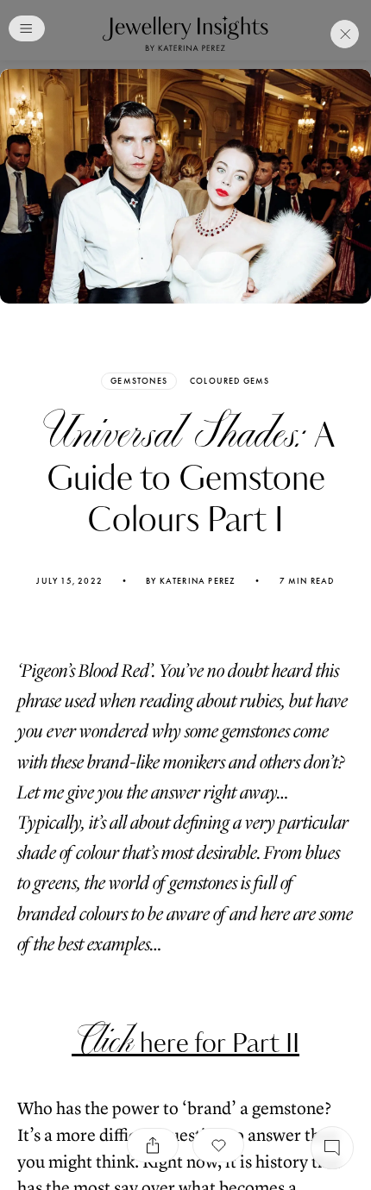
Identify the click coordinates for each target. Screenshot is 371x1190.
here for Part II (185, 1044)
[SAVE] (218, 1145)
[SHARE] (153, 1145)
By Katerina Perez (191, 581)
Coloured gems (230, 381)
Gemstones (138, 380)
